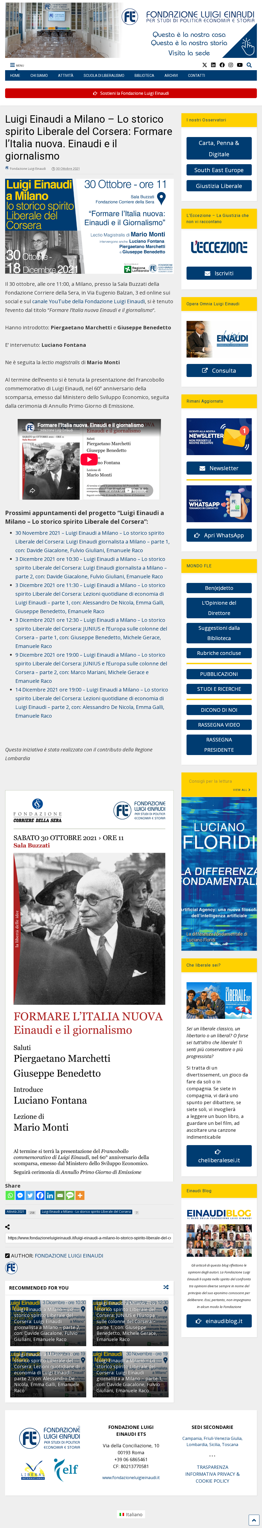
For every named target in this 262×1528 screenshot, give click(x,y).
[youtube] (240, 64)
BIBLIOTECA (144, 76)
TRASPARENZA (212, 1467)
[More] (79, 1195)
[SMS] (70, 1195)
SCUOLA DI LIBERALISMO (104, 76)
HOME (15, 76)
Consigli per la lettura (210, 781)
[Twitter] (30, 1195)
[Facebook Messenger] (20, 1195)
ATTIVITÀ (65, 76)
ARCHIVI (171, 76)
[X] (204, 64)
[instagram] (230, 64)
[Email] (60, 1195)
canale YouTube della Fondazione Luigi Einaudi (88, 301)
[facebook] (222, 64)
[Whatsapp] (10, 1195)
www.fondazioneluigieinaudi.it (131, 1477)
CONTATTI (196, 76)
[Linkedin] (50, 1195)
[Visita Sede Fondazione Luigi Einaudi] (131, 55)
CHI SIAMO (39, 76)
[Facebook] (40, 1195)
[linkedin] (213, 64)
